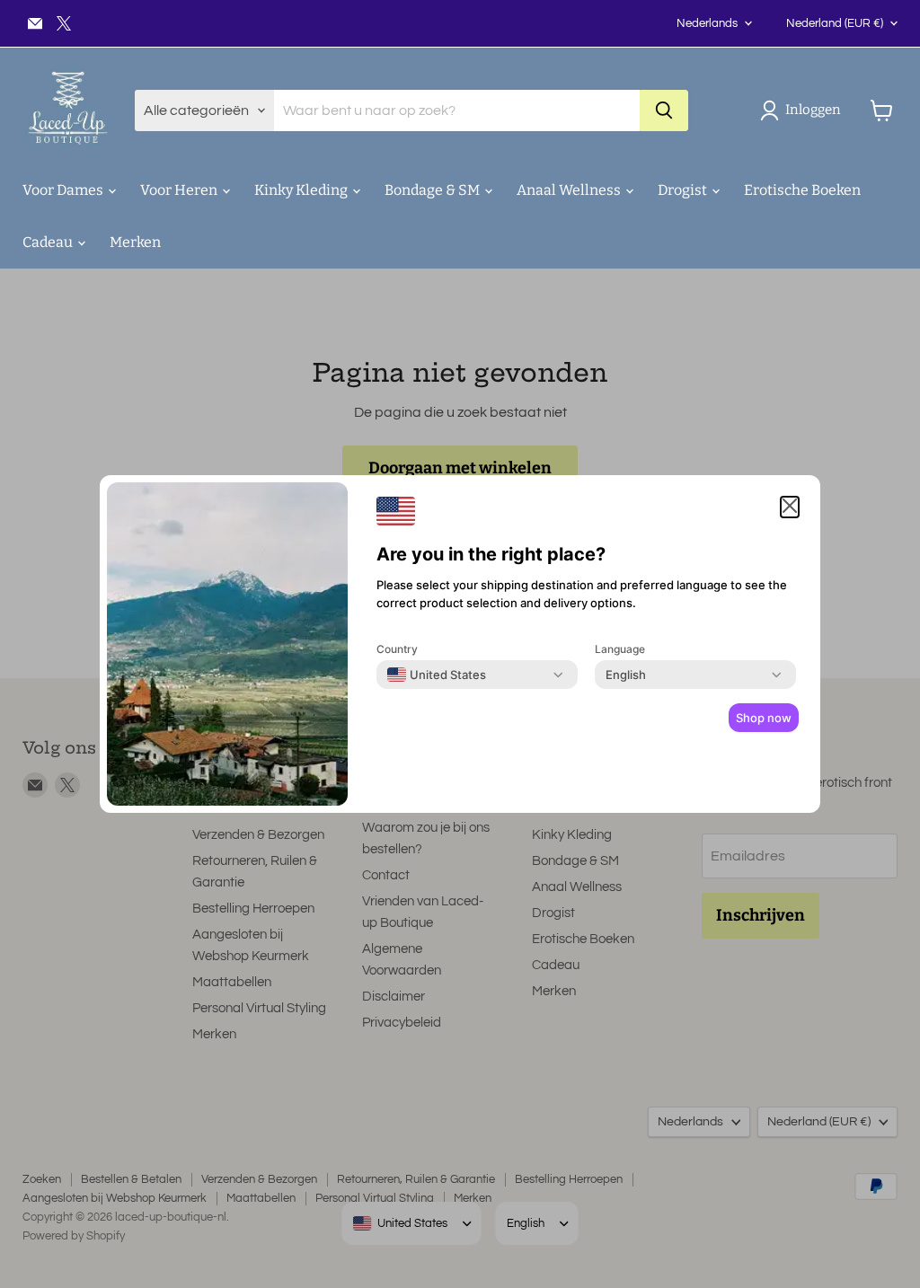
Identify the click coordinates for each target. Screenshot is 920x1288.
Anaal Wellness (570, 189)
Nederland (834, 23)
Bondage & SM (433, 189)
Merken (135, 242)
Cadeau (48, 242)
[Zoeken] (664, 110)
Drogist (684, 189)
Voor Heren (180, 189)
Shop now (764, 717)
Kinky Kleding (302, 189)
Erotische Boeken (802, 189)
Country (397, 649)
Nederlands (707, 23)
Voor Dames (64, 189)
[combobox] (436, 675)
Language (620, 649)
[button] (804, 110)
